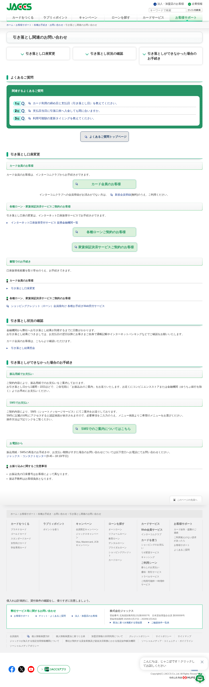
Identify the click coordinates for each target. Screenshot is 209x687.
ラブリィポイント (53, 523)
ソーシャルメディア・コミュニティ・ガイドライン (167, 641)
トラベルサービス (150, 576)
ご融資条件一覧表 (160, 622)
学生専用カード (19, 547)
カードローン (115, 560)
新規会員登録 (123, 194)
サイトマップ (184, 636)
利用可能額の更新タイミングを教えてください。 (64, 118)
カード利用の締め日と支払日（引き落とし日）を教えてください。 (76, 103)
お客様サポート (23, 25)
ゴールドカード (19, 534)
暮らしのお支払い (150, 567)
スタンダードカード (21, 538)
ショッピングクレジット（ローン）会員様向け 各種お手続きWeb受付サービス (58, 306)
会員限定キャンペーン (87, 529)
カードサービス (150, 523)
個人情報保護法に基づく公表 (70, 636)
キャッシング (148, 557)
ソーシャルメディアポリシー (24, 646)
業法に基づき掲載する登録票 (127, 622)
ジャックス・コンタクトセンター (26, 456)
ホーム (10, 25)
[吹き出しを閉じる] (202, 661)
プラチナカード (19, 529)
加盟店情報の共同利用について (107, 636)
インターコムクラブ (151, 534)
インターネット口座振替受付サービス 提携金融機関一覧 (44, 222)
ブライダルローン (118, 547)
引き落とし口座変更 (23, 288)
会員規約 (14, 636)
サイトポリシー (163, 636)
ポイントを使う (51, 529)
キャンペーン (84, 523)
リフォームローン (118, 534)
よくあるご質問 (182, 550)
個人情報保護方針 (41, 636)
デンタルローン (116, 543)
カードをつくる (20, 523)
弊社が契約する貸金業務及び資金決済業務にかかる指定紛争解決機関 (100, 641)
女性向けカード (19, 543)
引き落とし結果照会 (23, 348)
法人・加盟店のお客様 (170, 4)
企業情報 (197, 4)
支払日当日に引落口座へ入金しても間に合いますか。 (67, 110)
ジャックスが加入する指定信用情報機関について (34, 641)
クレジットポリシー (139, 636)
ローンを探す (117, 523)
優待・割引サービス (151, 572)
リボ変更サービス (150, 552)
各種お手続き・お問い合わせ (48, 25)
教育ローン (114, 538)
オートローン (115, 529)
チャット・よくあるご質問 (52, 616)
